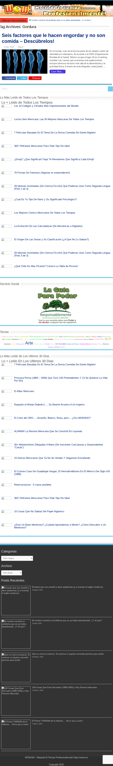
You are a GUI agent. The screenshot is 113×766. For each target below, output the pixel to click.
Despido (8, 339)
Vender (47, 344)
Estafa (86, 339)
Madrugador (20, 344)
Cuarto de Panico (73, 344)
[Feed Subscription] (111, 26)
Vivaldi (45, 339)
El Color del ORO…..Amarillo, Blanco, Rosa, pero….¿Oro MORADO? (52, 418)
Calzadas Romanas (35, 339)
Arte (29, 343)
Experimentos (58, 339)
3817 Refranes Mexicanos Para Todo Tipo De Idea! (42, 146)
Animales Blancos (85, 344)
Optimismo (15, 339)
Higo (3, 339)
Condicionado (78, 339)
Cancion (70, 339)
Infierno (91, 339)
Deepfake (10, 336)
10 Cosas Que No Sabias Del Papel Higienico (39, 511)
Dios (21, 339)
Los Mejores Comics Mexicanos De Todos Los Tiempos (44, 212)
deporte (26, 339)
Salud (20, 47)
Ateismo (50, 347)
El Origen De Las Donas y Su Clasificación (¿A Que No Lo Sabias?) (51, 239)
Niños (63, 347)
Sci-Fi (108, 339)
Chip (65, 339)
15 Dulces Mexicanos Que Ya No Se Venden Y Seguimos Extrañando (52, 458)
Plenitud (16, 336)
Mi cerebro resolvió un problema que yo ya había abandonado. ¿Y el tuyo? (60, 20)
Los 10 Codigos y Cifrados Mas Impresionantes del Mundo (46, 106)
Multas (61, 336)
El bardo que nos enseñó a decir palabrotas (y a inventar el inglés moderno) (67, 587)
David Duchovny (69, 336)
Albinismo (106, 344)
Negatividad (24, 336)
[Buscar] (110, 88)
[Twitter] (55, 761)
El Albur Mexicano (24, 391)
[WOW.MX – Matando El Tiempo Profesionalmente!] (56, 8)
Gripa (56, 336)
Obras (100, 344)
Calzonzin (7, 344)
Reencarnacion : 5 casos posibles (32, 484)
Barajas (94, 344)
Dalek (4, 336)
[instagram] (61, 761)
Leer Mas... (57, 71)
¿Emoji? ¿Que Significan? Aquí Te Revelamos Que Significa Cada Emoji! (54, 159)
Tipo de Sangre (39, 344)
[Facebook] (52, 761)
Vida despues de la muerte (41, 336)
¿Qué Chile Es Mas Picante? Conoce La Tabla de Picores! (46, 266)
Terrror (52, 344)
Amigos (50, 339)
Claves (13, 344)
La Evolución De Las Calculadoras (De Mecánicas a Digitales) (48, 226)
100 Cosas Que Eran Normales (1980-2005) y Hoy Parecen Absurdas (64, 687)
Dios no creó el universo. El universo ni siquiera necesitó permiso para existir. (68, 654)
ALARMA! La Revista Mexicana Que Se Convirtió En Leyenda (48, 431)
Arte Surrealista (60, 344)
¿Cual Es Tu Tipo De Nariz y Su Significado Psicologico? (45, 199)
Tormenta (57, 347)
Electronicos (107, 336)
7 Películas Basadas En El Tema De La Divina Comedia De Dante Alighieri (55, 132)
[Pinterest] (58, 761)
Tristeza (94, 336)
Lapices (88, 336)
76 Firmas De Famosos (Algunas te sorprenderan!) (42, 172)
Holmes (99, 336)
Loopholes (99, 339)
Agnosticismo (79, 336)
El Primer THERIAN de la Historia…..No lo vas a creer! (57, 721)
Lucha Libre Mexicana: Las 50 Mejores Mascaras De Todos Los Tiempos (54, 119)
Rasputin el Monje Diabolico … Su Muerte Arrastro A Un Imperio (49, 404)
